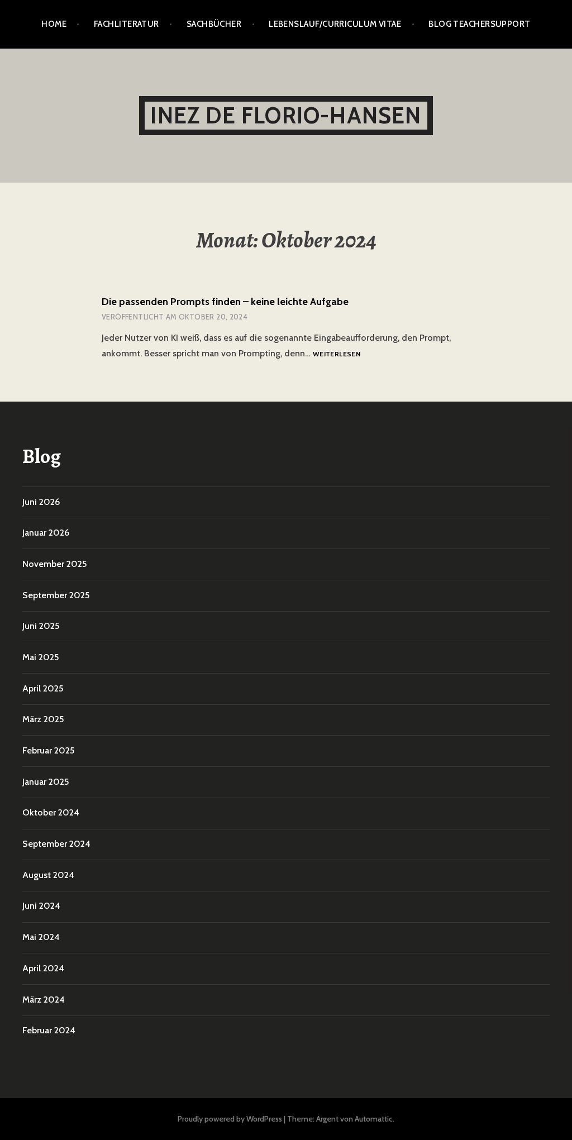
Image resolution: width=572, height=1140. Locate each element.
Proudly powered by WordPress (230, 1119)
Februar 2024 (48, 1030)
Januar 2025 (45, 781)
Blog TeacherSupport (479, 24)
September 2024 (56, 843)
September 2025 (55, 595)
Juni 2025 (40, 626)
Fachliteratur (126, 24)
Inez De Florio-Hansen (285, 115)
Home (53, 24)
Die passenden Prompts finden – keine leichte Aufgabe (225, 301)
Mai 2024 (41, 937)
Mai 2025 (40, 657)
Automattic (374, 1119)
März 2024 (43, 999)
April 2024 (43, 968)
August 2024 (48, 875)
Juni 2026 (41, 502)
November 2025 (54, 564)
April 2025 (42, 688)
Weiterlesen (336, 354)
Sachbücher (214, 24)
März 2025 (43, 719)
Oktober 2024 (50, 812)
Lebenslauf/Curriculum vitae (335, 24)
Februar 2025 (48, 750)
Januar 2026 (45, 532)
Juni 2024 (41, 905)
